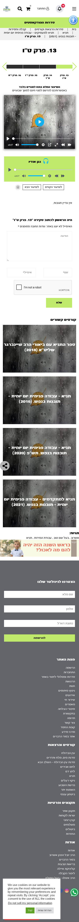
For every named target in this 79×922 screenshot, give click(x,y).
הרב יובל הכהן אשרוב (62, 855)
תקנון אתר (68, 811)
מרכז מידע (68, 732)
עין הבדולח (68, 753)
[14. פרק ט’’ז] (48, 67)
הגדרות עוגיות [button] (44, 910)
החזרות (70, 833)
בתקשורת (69, 713)
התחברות (69, 672)
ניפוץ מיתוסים (66, 690)
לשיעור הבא (32, 187)
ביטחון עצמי (67, 794)
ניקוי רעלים (68, 780)
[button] (74, 66)
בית (74, 29)
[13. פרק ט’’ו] (64, 67)
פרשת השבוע (66, 785)
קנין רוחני (69, 820)
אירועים (70, 695)
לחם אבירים (67, 766)
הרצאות (70, 681)
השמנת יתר (68, 789)
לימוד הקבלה (67, 873)
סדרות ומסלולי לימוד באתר (58, 677)
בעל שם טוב (61, 537)
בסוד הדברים (67, 859)
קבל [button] (30, 910)
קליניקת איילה (66, 868)
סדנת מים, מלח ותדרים (61, 757)
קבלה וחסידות (17, 29)
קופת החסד (68, 727)
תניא (65, 32)
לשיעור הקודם (53, 187)
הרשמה (70, 667)
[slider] (43, 138)
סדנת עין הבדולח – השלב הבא (56, 762)
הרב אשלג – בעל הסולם (60, 878)
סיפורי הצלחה (66, 709)
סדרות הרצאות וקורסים (49, 29)
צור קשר (69, 722)
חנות (72, 686)
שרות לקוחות (67, 815)
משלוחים (69, 824)
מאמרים (70, 704)
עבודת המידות (43, 537)
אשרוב (75, 537)
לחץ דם (70, 771)
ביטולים (70, 829)
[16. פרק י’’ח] (15, 67)
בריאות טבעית (66, 864)
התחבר (41, 8)
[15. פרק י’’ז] (31, 67)
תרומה (71, 718)
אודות (71, 850)
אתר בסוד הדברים (64, 736)
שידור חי (69, 699)
